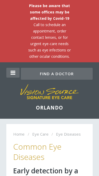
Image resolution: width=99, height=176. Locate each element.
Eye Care (40, 134)
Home (19, 134)
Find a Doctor (57, 73)
